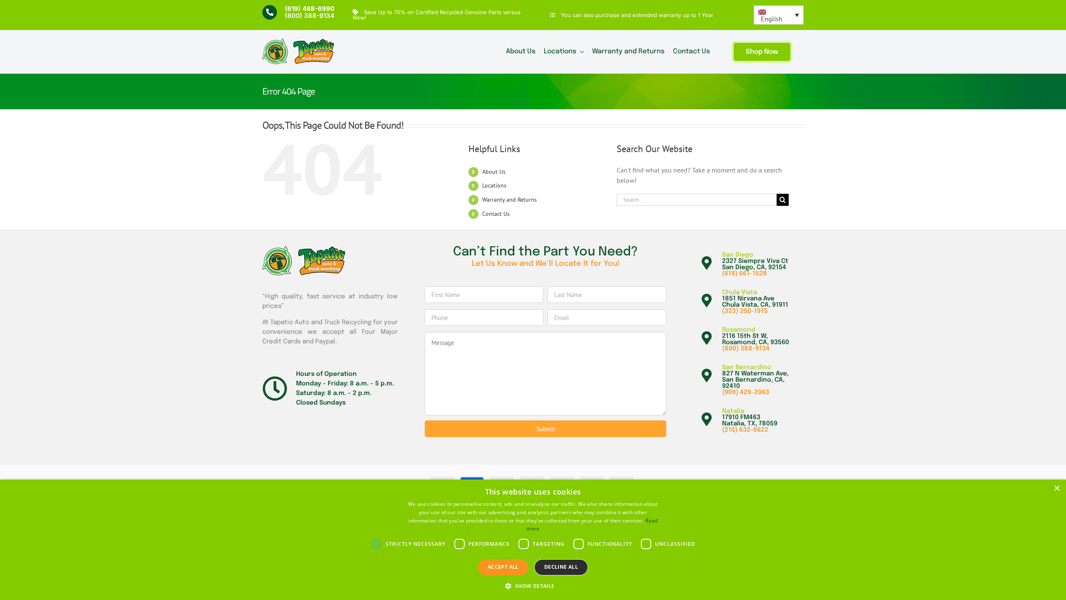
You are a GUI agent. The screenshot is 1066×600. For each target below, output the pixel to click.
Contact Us (496, 214)
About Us (494, 171)
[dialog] (533, 540)
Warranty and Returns (509, 199)
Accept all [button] (503, 566)
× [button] (1057, 488)
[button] (532, 586)
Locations (494, 185)
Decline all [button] (561, 566)
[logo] (298, 42)
